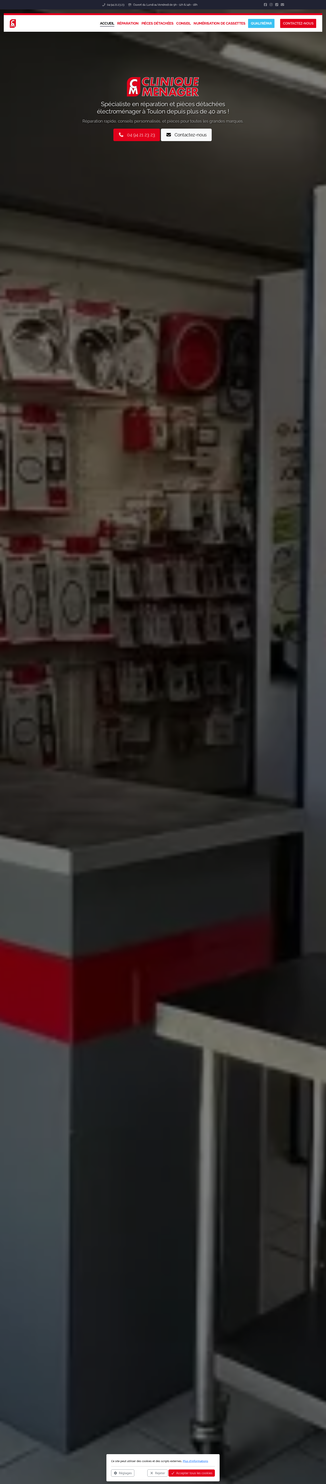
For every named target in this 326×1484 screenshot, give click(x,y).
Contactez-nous (191, 135)
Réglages (125, 1473)
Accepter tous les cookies (194, 1473)
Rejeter (160, 1473)
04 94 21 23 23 (115, 4)
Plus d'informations (195, 1461)
